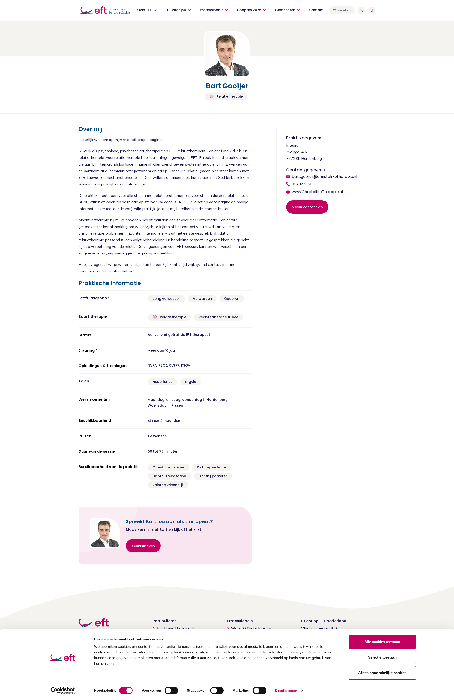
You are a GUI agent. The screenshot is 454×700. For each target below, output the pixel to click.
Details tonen (286, 691)
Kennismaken (143, 545)
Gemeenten (285, 10)
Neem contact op (307, 207)
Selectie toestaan (382, 657)
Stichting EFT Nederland (323, 621)
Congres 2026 (249, 10)
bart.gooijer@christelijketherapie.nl (324, 176)
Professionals (211, 10)
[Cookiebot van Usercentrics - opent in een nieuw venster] (62, 690)
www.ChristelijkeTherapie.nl (317, 191)
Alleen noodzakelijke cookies (382, 673)
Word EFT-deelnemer (251, 628)
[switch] (171, 690)
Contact (316, 10)
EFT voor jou (176, 10)
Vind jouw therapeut (175, 628)
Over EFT (144, 10)
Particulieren (165, 621)
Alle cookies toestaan (382, 642)
